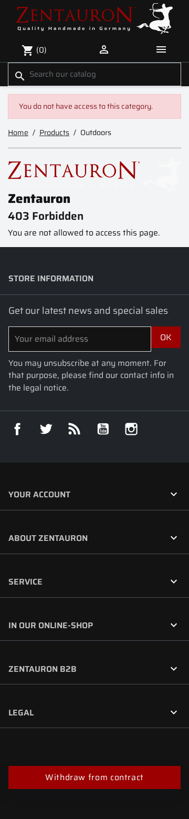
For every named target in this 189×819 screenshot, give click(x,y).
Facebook (17, 429)
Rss (74, 429)
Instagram (131, 429)
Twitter (45, 429)
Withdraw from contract (94, 777)
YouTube (102, 429)
